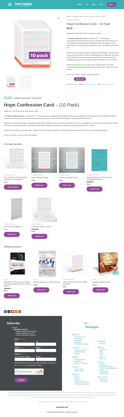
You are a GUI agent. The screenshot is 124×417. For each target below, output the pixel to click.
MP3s (101, 351)
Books (101, 357)
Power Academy (79, 371)
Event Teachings (79, 352)
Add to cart (80, 79)
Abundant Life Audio (80, 350)
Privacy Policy (22, 365)
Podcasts (77, 353)
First (16, 341)
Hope (112, 84)
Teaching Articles (79, 359)
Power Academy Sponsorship (108, 368)
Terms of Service (79, 401)
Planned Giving (104, 373)
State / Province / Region (22, 356)
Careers (76, 378)
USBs (101, 353)
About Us (77, 377)
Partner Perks (104, 371)
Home (69, 16)
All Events (103, 343)
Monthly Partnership (106, 366)
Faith (102, 84)
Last (37, 341)
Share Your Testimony (81, 363)
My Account (103, 379)
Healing (107, 84)
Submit (21, 380)
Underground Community (82, 384)
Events (80, 4)
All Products (103, 349)
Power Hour (77, 340)
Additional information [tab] (22, 98)
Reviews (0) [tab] (37, 98)
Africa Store (103, 358)
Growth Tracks (78, 369)
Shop (93, 4)
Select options (13, 187)
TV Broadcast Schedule (81, 344)
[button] (110, 4)
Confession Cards (77, 16)
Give (100, 362)
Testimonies (78, 361)
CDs (101, 355)
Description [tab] (8, 98)
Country (38, 356)
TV (87, 4)
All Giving (102, 364)
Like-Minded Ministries (81, 382)
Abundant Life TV (79, 337)
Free (100, 4)
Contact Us (77, 380)
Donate (102, 370)
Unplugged (77, 342)
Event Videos (78, 338)
